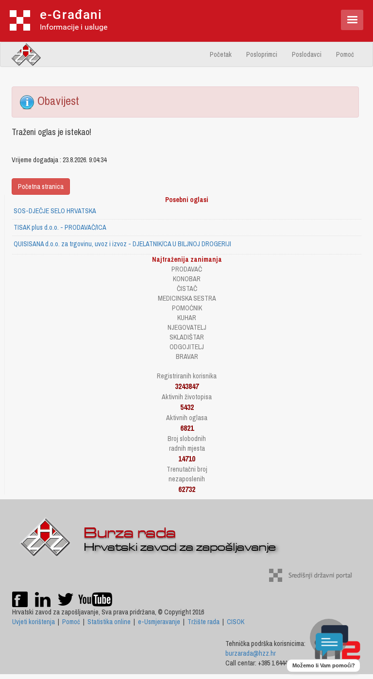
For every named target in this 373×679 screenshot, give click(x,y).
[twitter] (66, 598)
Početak (221, 54)
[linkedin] (43, 598)
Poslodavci (307, 54)
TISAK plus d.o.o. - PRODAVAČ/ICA (60, 227)
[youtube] (95, 598)
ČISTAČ (187, 288)
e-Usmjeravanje (159, 621)
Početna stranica (41, 186)
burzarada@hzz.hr (250, 653)
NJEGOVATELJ (187, 327)
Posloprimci (261, 54)
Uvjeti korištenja (33, 621)
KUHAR (186, 317)
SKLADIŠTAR (187, 337)
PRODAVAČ (186, 269)
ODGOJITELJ (187, 346)
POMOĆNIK (187, 308)
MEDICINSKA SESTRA (187, 298)
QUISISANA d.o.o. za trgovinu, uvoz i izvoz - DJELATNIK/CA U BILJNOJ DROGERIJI (122, 243)
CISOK (235, 621)
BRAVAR (187, 356)
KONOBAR (187, 278)
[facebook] (20, 598)
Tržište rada (203, 621)
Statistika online (109, 621)
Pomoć (345, 54)
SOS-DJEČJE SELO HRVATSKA (55, 210)
